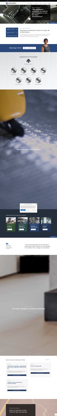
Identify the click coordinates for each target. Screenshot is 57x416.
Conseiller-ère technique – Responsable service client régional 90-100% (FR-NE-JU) (16, 367)
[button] (36, 204)
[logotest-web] (11, 2)
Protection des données (30, 211)
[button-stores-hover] (19, 76)
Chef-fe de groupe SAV (36, 366)
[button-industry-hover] (33, 66)
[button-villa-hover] (38, 76)
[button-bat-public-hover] (14, 66)
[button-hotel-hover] (43, 66)
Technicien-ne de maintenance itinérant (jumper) (14, 383)
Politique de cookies (26, 211)
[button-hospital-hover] (28, 76)
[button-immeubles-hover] (24, 66)
